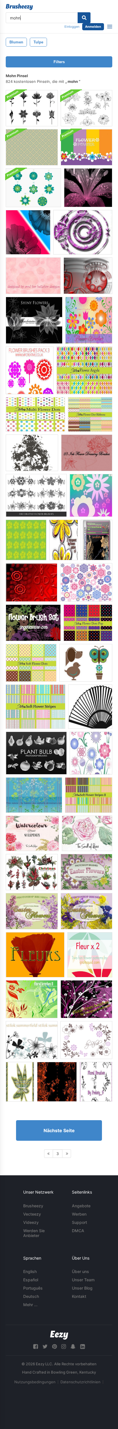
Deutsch (31, 1296)
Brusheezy (33, 1205)
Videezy (31, 1222)
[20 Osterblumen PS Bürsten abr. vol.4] (32, 911)
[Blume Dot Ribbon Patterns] (90, 414)
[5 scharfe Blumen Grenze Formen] (31, 582)
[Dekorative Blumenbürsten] (36, 495)
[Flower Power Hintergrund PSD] (86, 147)
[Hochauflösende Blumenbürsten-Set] (33, 623)
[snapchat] (73, 1346)
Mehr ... (30, 1304)
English (30, 1271)
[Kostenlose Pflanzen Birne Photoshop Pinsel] (36, 753)
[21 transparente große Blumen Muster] (63, 540)
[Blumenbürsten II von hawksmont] (32, 999)
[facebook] (35, 1346)
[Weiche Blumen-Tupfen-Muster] (31, 663)
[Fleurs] (35, 954)
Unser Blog (82, 1288)
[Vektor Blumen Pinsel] (88, 320)
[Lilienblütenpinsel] (88, 187)
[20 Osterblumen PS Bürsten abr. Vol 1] (86, 872)
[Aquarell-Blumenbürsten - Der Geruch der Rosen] (32, 833)
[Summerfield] (32, 1040)
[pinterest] (54, 1346)
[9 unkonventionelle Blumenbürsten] (88, 275)
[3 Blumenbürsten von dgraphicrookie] (91, 495)
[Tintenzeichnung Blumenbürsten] (86, 453)
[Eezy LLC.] (59, 1335)
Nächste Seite (59, 1130)
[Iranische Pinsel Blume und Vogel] (96, 540)
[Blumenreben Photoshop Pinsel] (86, 999)
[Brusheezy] (19, 7)
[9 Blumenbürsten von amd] (86, 582)
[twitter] (45, 1346)
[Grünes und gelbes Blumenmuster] (26, 540)
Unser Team (83, 1279)
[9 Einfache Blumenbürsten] (96, 1082)
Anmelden (93, 27)
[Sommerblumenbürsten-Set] (28, 232)
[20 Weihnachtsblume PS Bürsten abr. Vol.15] (32, 872)
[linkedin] (82, 1346)
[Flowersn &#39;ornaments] (86, 1040)
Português (33, 1288)
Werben (79, 1214)
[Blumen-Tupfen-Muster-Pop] (88, 623)
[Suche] (84, 17)
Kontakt (79, 1296)
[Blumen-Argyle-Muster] (84, 370)
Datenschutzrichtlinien (80, 1382)
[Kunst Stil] (20, 1082)
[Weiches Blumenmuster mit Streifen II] (88, 795)
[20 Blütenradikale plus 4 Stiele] (91, 753)
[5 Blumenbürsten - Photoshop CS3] (57, 1082)
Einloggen (71, 27)
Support (79, 1222)
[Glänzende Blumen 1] (34, 320)
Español (30, 1279)
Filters (59, 62)
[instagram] (63, 1346)
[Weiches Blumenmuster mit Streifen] (35, 707)
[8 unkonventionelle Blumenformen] (82, 232)
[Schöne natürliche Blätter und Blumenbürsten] (34, 795)
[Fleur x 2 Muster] (89, 954)
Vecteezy (32, 1214)
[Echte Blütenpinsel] (33, 275)
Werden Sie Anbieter (34, 1233)
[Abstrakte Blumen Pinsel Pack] (32, 108)
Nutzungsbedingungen (35, 1382)
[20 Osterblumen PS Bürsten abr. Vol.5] (86, 911)
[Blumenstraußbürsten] (32, 453)
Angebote (81, 1205)
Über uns (80, 1271)
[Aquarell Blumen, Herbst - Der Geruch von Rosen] (87, 833)
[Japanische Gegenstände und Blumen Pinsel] (90, 707)
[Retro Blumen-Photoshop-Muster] (32, 147)
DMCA (78, 1230)
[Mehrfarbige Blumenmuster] (35, 414)
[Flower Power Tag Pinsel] (33, 187)
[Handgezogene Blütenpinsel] (86, 108)
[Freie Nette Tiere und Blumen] (85, 663)
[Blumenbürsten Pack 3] (30, 370)
